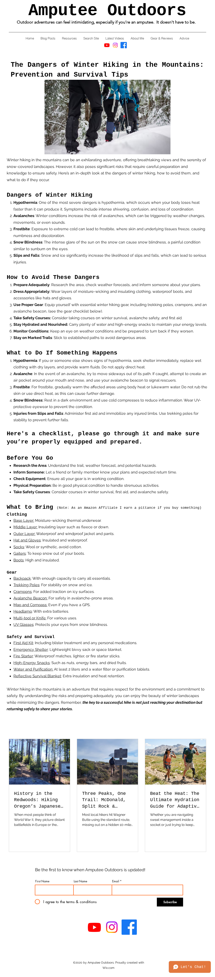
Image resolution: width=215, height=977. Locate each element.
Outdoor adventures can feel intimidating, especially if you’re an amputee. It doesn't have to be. (107, 22)
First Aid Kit (23, 643)
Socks (18, 547)
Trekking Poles (26, 585)
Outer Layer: (24, 533)
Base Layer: (23, 520)
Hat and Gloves (27, 540)
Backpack (22, 578)
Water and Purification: (33, 669)
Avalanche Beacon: (30, 598)
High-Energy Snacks (31, 662)
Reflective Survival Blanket (37, 676)
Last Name (80, 881)
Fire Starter (23, 656)
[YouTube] (107, 45)
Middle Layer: (25, 527)
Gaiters (19, 553)
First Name (42, 881)
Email (115, 881)
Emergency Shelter (30, 649)
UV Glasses (23, 624)
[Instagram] (115, 45)
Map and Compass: (30, 605)
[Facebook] (124, 45)
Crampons (22, 591)
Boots (18, 560)
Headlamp (22, 611)
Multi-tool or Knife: (29, 618)
